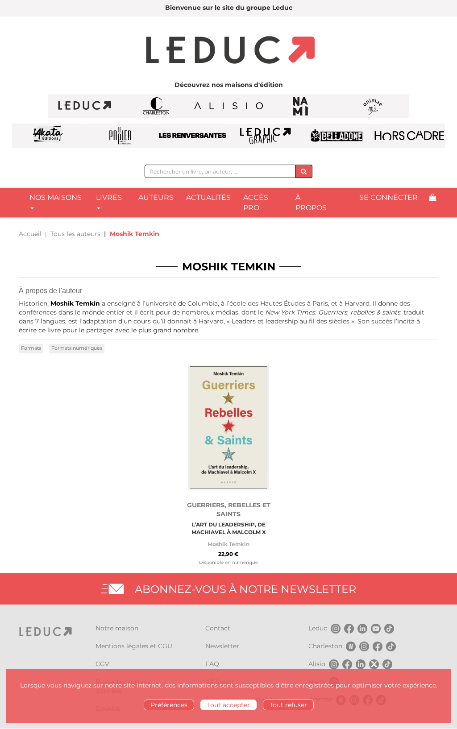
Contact (217, 628)
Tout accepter (228, 705)
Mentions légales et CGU (134, 646)
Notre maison (117, 628)
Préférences (168, 705)
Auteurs (156, 197)
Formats (31, 348)
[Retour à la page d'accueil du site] (228, 50)
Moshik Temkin (228, 544)
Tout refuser (288, 705)
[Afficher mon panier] (432, 198)
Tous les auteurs (75, 234)
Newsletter (222, 646)
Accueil (30, 234)
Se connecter (388, 197)
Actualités (208, 197)
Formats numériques (76, 348)
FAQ (212, 664)
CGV (102, 664)
